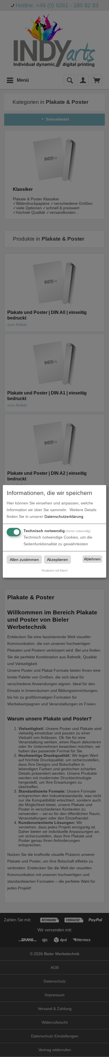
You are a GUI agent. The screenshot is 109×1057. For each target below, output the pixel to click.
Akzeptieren (57, 559)
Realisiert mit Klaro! (55, 570)
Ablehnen (92, 559)
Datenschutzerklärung (63, 516)
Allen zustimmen (24, 559)
